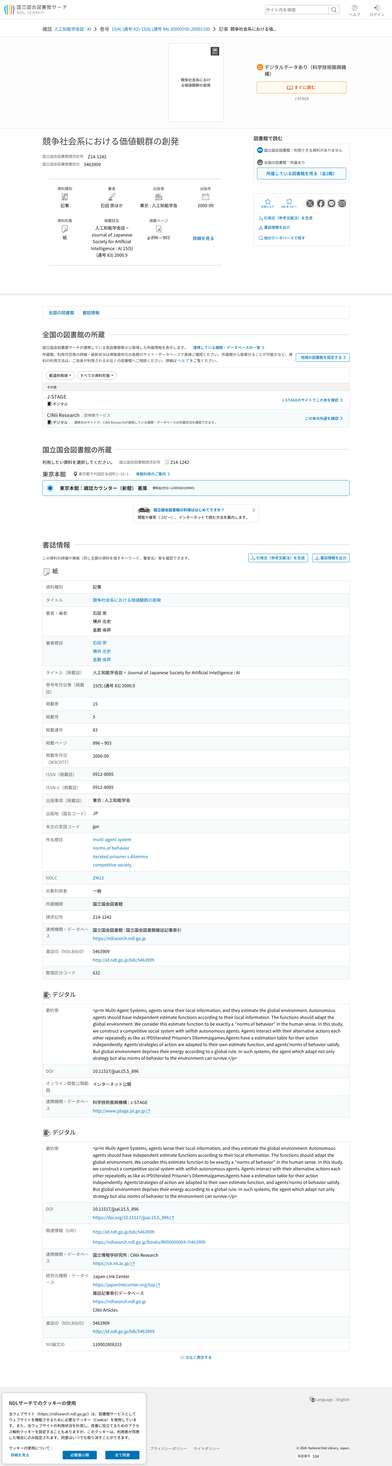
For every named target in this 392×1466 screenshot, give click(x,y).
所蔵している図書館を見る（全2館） (301, 173)
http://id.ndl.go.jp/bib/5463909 (123, 960)
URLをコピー (289, 206)
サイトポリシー (207, 1448)
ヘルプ (354, 14)
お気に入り (267, 206)
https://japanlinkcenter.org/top (124, 1284)
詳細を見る (203, 238)
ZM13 (98, 877)
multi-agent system (112, 839)
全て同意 (122, 1454)
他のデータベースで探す (284, 237)
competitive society (112, 864)
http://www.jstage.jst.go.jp (119, 1110)
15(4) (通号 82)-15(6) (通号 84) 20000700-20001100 (160, 29)
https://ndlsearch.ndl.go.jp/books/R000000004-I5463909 (149, 1242)
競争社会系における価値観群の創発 (127, 600)
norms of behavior (111, 848)
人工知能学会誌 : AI (72, 29)
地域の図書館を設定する (321, 357)
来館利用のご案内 (151, 473)
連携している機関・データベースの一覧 (226, 347)
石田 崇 (100, 642)
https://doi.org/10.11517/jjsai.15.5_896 (131, 1217)
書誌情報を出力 (277, 227)
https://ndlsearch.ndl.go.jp (119, 938)
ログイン (377, 14)
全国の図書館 (61, 312)
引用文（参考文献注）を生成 (288, 217)
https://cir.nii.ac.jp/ (111, 1263)
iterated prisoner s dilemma (120, 856)
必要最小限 (79, 1454)
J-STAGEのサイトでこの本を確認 (310, 400)
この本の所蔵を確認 (321, 418)
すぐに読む (304, 87)
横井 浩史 (102, 651)
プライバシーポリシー (168, 1448)
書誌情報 (90, 312)
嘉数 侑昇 (102, 659)
